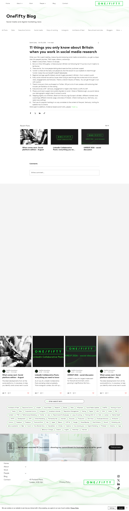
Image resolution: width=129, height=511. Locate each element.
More (118, 30)
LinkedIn (38, 407)
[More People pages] (45, 3)
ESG (116, 411)
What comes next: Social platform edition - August (33, 149)
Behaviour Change (47, 429)
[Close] (127, 507)
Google (75, 422)
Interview (84, 429)
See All (107, 125)
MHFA (12, 418)
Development (21, 418)
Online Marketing (40, 418)
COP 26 (68, 422)
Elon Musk (91, 418)
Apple (53, 422)
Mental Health (116, 415)
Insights (66, 429)
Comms (10, 422)
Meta (72, 407)
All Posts (5, 30)
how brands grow (79, 426)
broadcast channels (54, 411)
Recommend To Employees (61, 415)
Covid (29, 426)
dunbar (106, 415)
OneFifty (104, 407)
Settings (112, 508)
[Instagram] (118, 476)
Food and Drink (38, 422)
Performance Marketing (30, 415)
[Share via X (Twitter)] (35, 113)
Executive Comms (24, 30)
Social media (38, 30)
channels (63, 418)
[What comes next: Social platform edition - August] (34, 136)
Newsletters (51, 426)
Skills (99, 415)
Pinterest (103, 426)
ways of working (77, 415)
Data (13, 30)
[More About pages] (21, 3)
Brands (65, 407)
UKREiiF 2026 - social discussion (92, 149)
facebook (19, 422)
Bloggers (110, 30)
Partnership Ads (52, 418)
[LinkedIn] (118, 484)
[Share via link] (44, 113)
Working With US (90, 415)
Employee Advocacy (103, 418)
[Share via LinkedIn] (40, 113)
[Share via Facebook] (30, 113)
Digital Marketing (93, 426)
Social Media (47, 407)
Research (57, 407)
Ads (47, 422)
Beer (23, 426)
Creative (68, 426)
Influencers (80, 407)
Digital (91, 411)
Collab (110, 411)
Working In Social (116, 407)
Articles (60, 426)
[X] (118, 480)
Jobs (48, 415)
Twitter (42, 415)
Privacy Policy (64, 482)
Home (6, 463)
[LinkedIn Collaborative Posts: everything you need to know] (64, 137)
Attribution (115, 418)
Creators (58, 429)
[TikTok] (118, 488)
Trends (14, 411)
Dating (84, 411)
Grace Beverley (85, 422)
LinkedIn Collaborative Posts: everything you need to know (64, 149)
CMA (103, 411)
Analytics (112, 426)
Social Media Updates (92, 407)
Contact (7, 480)
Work (6, 470)
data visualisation (13, 426)
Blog (5, 476)
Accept (121, 508)
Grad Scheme (96, 422)
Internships (75, 429)
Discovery (72, 418)
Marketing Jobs (116, 422)
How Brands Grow (39, 426)
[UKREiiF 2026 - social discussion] (95, 136)
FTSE (18, 415)
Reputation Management (71, 411)
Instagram (65, 30)
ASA (97, 411)
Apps (119, 426)
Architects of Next (78, 30)
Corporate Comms (30, 411)
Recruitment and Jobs (95, 30)
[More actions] (98, 43)
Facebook (28, 422)
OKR (30, 418)
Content (11, 415)
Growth (106, 422)
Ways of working (52, 30)
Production (81, 418)
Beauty (60, 422)
